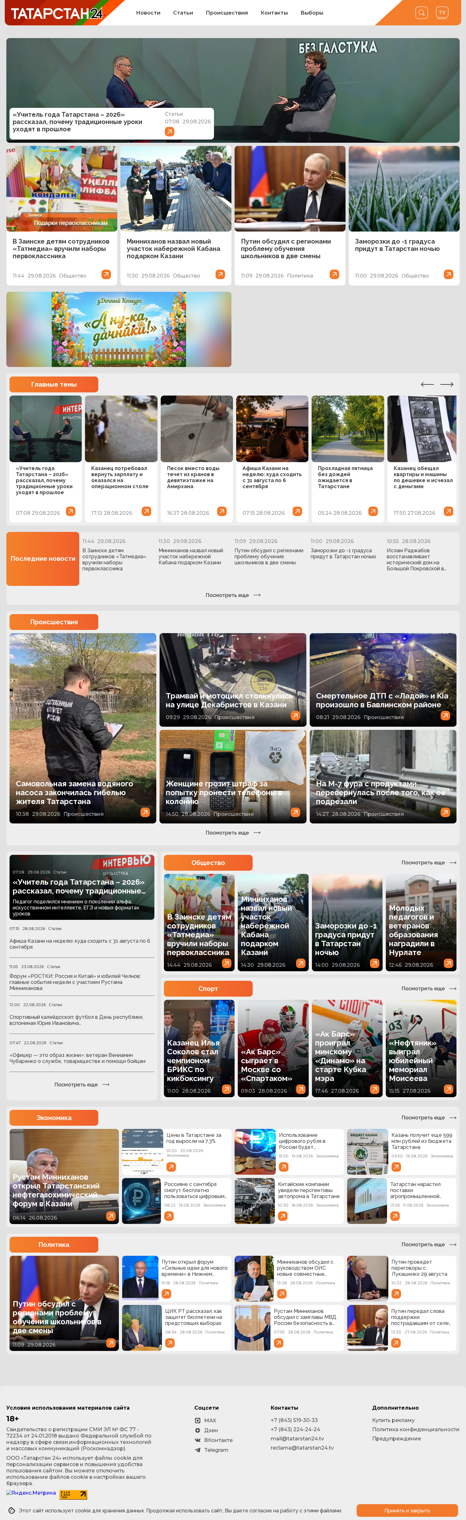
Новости (148, 13)
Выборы (312, 13)
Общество (208, 863)
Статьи (183, 13)
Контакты (274, 13)
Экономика (54, 1118)
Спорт (208, 989)
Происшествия (227, 13)
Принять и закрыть (407, 1511)
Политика (53, 1244)
